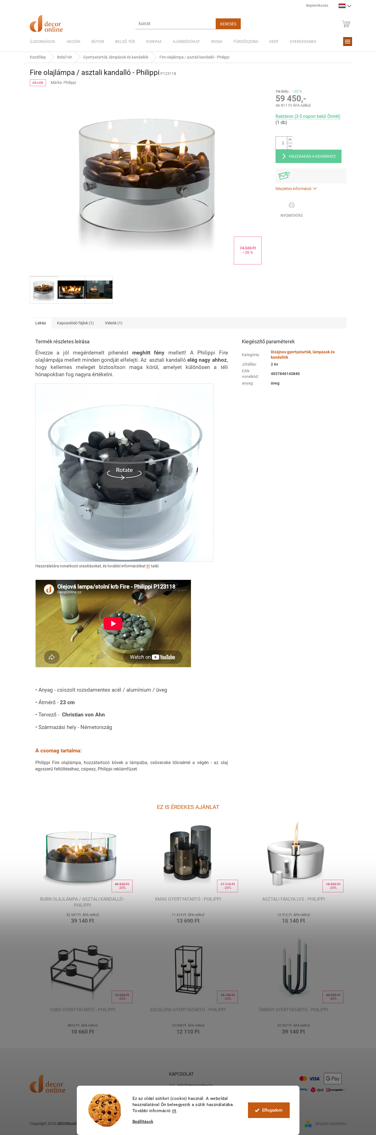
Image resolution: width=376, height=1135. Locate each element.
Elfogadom (272, 1110)
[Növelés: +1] (290, 140)
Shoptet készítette (330, 1123)
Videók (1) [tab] (113, 323)
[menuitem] (42, 41)
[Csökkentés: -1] (290, 146)
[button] (82, 917)
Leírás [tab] (40, 323)
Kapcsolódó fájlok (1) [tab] (75, 323)
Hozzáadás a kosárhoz (312, 156)
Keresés (228, 24)
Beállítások (142, 1122)
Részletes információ (293, 188)
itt (174, 1110)
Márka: (63, 82)
